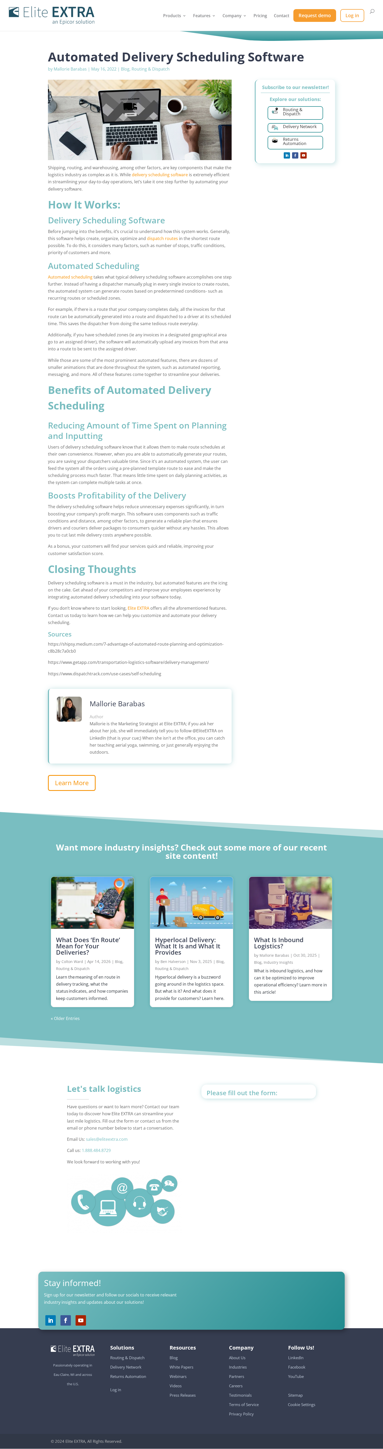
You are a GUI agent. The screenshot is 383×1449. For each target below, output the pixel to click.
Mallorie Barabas (70, 69)
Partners (236, 1376)
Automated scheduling (70, 277)
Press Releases (183, 1395)
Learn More (72, 782)
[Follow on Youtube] (303, 155)
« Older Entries (65, 1018)
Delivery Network (125, 1367)
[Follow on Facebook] (295, 155)
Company (232, 16)
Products (172, 16)
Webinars (178, 1376)
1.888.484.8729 (96, 1150)
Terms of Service (244, 1404)
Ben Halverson (173, 961)
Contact (281, 16)
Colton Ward (72, 961)
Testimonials (240, 1395)
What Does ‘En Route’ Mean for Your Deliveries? (88, 945)
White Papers (181, 1367)
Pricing (260, 16)
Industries (238, 1367)
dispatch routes (162, 238)
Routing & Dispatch (151, 69)
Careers (236, 1385)
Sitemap (295, 1395)
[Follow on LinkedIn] (287, 155)
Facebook (296, 1367)
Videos (176, 1385)
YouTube (296, 1376)
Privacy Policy (241, 1413)
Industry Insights (278, 962)
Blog (125, 69)
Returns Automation (128, 1376)
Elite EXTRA (138, 608)
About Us (237, 1357)
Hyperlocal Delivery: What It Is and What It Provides (187, 945)
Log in (115, 1389)
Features (202, 16)
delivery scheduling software (160, 175)
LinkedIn (296, 1357)
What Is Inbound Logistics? (279, 942)
